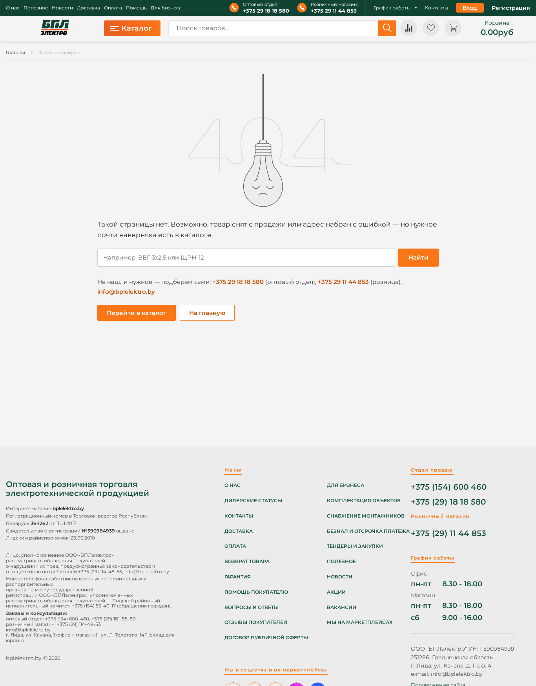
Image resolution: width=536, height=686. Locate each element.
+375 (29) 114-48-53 (100, 571)
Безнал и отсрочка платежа (368, 531)
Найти (418, 257)
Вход (470, 7)
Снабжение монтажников (366, 516)
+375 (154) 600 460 (449, 487)
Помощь (136, 8)
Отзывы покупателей (255, 622)
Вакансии (341, 607)
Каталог (137, 28)
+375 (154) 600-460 (67, 619)
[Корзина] (453, 28)
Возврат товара (247, 561)
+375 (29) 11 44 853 (448, 533)
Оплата (113, 8)
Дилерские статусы (253, 500)
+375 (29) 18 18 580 (448, 502)
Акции (336, 592)
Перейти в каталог (136, 312)
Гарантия (237, 577)
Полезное (36, 8)
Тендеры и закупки (355, 546)
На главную (207, 312)
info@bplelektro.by (126, 291)
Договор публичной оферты (266, 637)
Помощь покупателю (256, 592)
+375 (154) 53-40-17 (94, 606)
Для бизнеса (166, 8)
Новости (62, 8)
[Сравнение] (408, 28)
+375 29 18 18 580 (266, 11)
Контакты (436, 8)
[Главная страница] (55, 28)
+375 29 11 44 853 (334, 11)
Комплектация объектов (364, 500)
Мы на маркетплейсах (359, 622)
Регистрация (511, 8)
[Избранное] (431, 28)
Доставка (88, 8)
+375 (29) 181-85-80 (113, 619)
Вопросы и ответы (251, 607)
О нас (13, 8)
